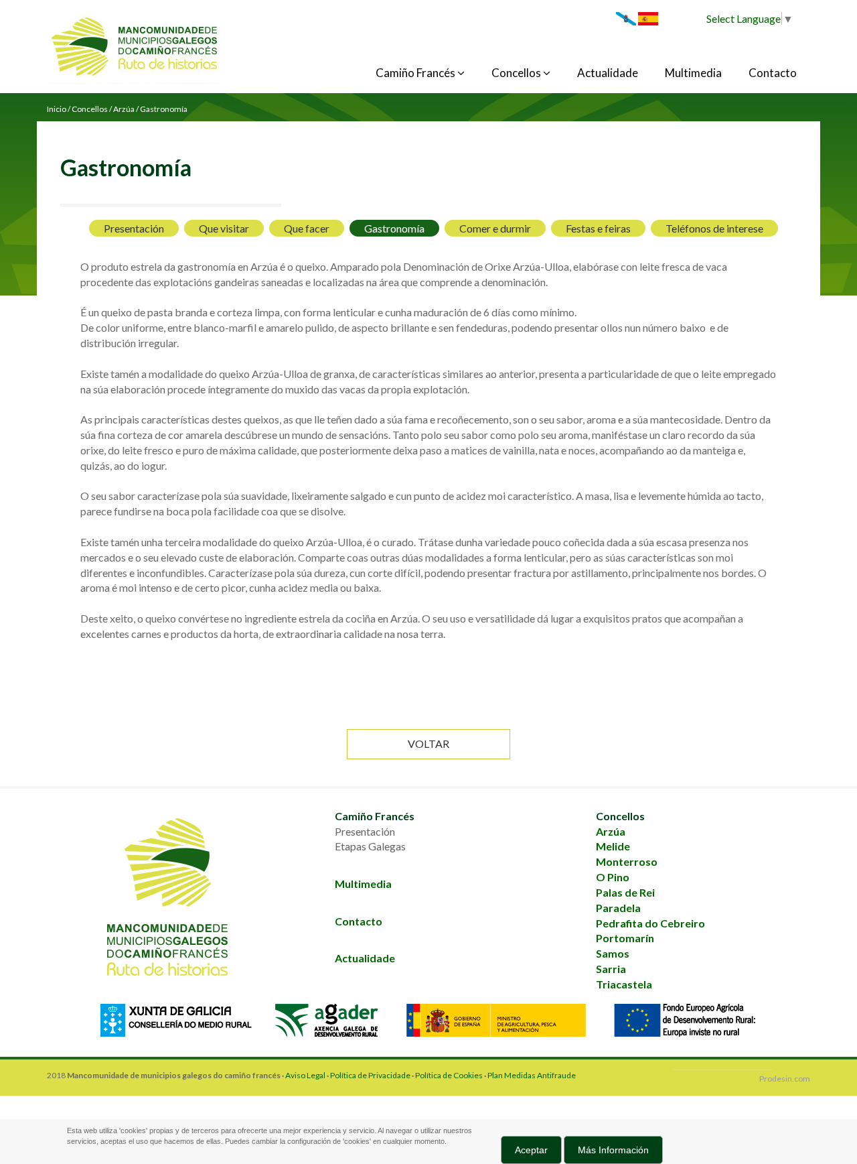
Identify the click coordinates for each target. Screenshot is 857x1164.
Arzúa (610, 831)
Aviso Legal (305, 1075)
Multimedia (693, 73)
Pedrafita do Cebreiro (650, 923)
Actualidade (607, 73)
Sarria (611, 968)
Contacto (773, 73)
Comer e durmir (495, 228)
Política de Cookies (449, 1075)
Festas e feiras (598, 228)
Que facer (306, 228)
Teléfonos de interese (714, 228)
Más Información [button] (613, 1150)
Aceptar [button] (531, 1150)
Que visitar (224, 228)
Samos (612, 953)
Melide (613, 846)
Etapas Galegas (370, 846)
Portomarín (625, 937)
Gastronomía (394, 228)
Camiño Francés (416, 73)
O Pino (612, 876)
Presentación (134, 228)
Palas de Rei (625, 892)
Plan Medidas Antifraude (531, 1075)
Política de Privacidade (370, 1075)
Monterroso (626, 861)
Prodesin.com (784, 1079)
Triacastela (624, 984)
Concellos (517, 73)
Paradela (618, 907)
